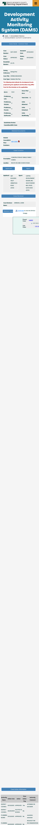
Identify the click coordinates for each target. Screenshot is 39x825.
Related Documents (18, 131)
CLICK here (21, 210)
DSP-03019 (14, 141)
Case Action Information (18, 789)
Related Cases (8, 211)
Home (6, 36)
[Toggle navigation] (35, 3)
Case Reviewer (18, 196)
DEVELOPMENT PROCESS (17, 36)
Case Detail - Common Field (18, 44)
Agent (28, 168)
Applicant (9, 168)
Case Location (19, 150)
